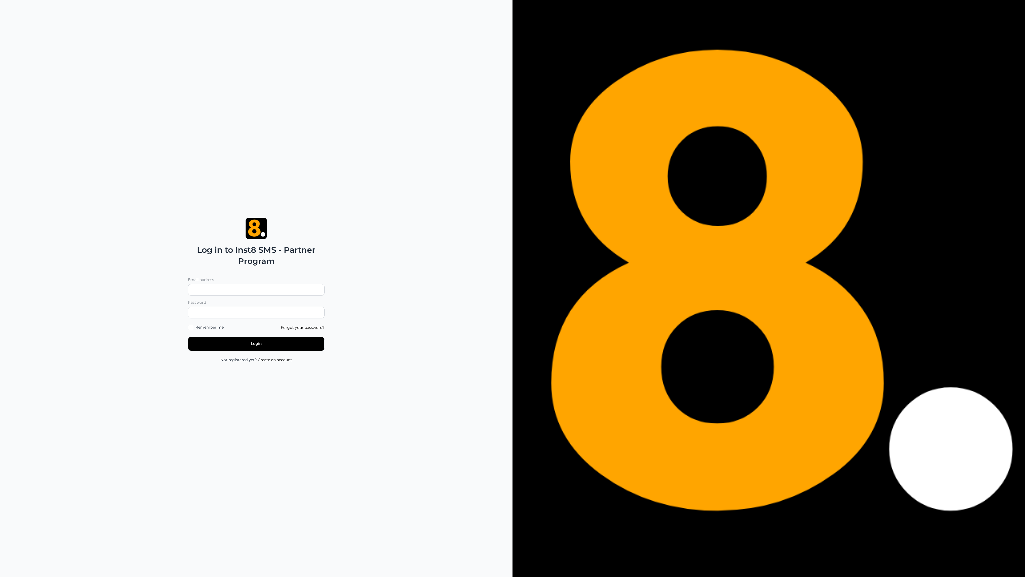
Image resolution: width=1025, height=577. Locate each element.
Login (256, 343)
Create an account (275, 359)
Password (197, 302)
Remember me (209, 327)
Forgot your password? (303, 327)
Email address (201, 279)
